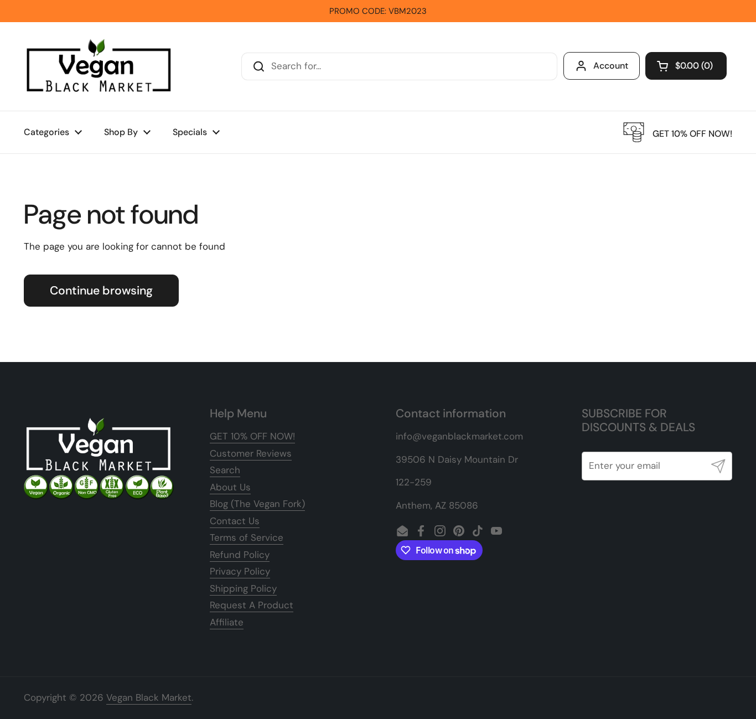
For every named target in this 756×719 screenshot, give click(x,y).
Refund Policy (240, 555)
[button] (686, 66)
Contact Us (235, 521)
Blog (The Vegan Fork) (257, 504)
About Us (230, 487)
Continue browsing (101, 290)
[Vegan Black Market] (99, 66)
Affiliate (227, 622)
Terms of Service (246, 537)
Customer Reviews (251, 453)
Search (225, 470)
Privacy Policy (240, 571)
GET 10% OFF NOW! (252, 436)
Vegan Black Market (148, 697)
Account (610, 65)
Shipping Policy (243, 588)
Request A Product (251, 605)
